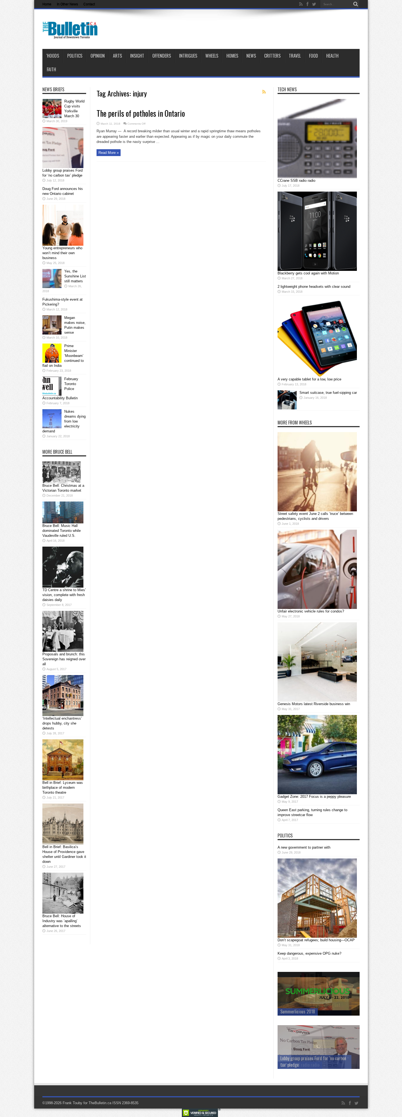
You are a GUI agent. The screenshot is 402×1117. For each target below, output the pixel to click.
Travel (295, 55)
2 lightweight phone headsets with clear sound (314, 287)
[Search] (355, 4)
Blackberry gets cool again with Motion (308, 273)
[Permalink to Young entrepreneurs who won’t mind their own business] (62, 244)
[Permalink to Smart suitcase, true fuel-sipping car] (287, 408)
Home (46, 4)
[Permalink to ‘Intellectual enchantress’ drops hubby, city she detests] (62, 715)
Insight (137, 55)
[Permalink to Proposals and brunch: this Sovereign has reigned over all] (62, 651)
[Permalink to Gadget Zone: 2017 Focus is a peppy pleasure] (317, 793)
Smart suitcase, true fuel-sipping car (328, 393)
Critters (272, 55)
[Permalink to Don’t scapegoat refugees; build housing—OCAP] (317, 936)
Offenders (161, 55)
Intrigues (188, 55)
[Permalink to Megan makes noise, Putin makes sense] (52, 333)
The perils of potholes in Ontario (141, 113)
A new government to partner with (304, 847)
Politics (74, 55)
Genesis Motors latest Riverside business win (314, 704)
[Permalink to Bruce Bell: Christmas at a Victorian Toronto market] (61, 482)
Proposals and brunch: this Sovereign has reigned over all (64, 659)
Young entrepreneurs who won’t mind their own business (62, 253)
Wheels (211, 55)
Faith (51, 69)
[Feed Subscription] (264, 92)
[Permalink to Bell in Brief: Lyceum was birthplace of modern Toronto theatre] (62, 779)
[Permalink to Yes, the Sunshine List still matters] (52, 287)
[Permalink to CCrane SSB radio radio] (317, 177)
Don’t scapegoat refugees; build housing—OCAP (316, 940)
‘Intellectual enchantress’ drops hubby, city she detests (62, 723)
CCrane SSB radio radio (296, 180)
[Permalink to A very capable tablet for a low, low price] (317, 376)
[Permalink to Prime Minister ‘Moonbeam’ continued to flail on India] (52, 361)
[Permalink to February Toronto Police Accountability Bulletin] (52, 394)
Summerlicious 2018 (297, 1011)
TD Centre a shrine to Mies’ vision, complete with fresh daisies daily (64, 595)
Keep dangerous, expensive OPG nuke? (309, 953)
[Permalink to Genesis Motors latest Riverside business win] (317, 700)
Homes (232, 55)
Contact (89, 4)
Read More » (108, 153)
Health (332, 55)
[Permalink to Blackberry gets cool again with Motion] (317, 270)
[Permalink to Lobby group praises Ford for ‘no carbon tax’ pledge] (62, 167)
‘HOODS (52, 55)
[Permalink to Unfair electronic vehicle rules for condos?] (317, 608)
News (251, 55)
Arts (117, 55)
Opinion (98, 55)
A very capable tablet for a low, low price (309, 379)
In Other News (67, 4)
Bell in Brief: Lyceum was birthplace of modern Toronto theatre (62, 787)
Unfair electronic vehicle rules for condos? (311, 611)
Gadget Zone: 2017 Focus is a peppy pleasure (314, 796)
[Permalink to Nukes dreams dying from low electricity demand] (52, 427)
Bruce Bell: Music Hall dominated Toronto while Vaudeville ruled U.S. (61, 531)
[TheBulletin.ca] (71, 35)
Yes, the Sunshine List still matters (75, 276)
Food (313, 55)
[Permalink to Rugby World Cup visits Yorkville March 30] (52, 117)
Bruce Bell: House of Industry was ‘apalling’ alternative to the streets (61, 921)
